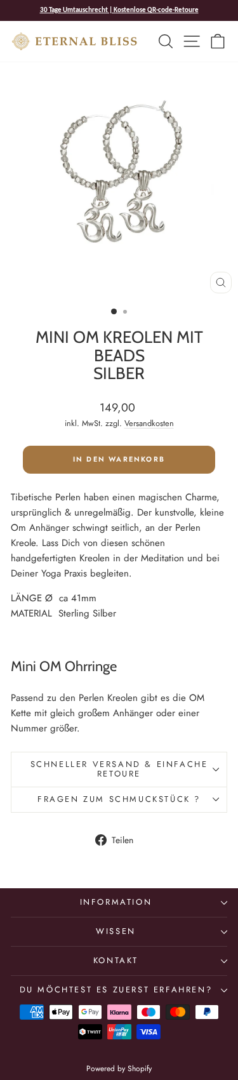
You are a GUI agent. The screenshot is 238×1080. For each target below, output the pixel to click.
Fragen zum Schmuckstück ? (119, 799)
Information (116, 902)
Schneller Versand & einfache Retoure (119, 769)
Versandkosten (149, 423)
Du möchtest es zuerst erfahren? (116, 989)
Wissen (116, 931)
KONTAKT (115, 960)
